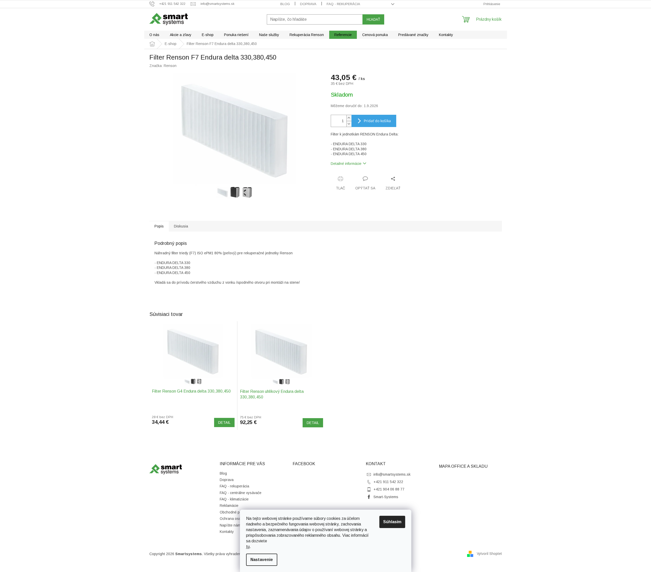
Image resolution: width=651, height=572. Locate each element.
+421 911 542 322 (388, 482)
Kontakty (227, 532)
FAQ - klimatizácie (234, 499)
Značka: (162, 66)
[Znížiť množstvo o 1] (348, 124)
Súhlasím (392, 522)
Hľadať (373, 19)
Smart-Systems (385, 497)
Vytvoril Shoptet (489, 554)
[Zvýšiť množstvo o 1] (348, 118)
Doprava (308, 4)
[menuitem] (154, 35)
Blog (285, 4)
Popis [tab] (159, 226)
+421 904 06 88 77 (388, 489)
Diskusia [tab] (181, 226)
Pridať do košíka (377, 120)
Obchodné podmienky (237, 512)
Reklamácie (229, 506)
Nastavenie (261, 559)
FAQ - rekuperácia (343, 4)
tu (248, 546)
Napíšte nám (230, 525)
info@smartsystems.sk (392, 474)
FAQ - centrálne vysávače (240, 493)
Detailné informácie (346, 164)
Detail (224, 422)
